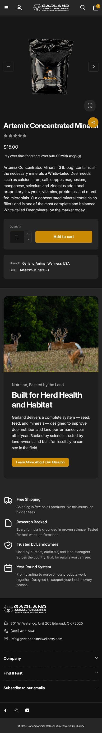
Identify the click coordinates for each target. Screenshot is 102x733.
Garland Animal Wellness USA (46, 263)
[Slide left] (9, 67)
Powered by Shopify (72, 725)
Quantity (15, 226)
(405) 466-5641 (23, 631)
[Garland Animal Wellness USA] (25, 611)
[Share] (93, 122)
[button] (6, 7)
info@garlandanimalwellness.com (36, 639)
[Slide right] (93, 67)
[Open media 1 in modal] (51, 66)
